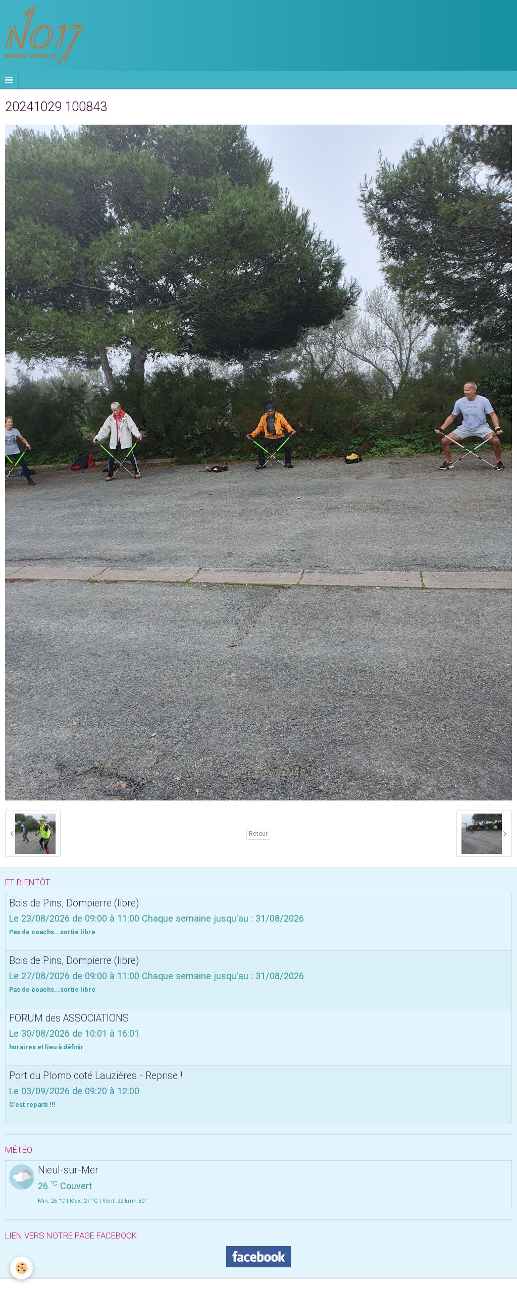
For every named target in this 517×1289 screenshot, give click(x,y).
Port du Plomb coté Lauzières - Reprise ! (95, 1076)
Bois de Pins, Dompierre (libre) (74, 903)
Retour (258, 833)
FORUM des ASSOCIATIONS (69, 1018)
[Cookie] (21, 1268)
